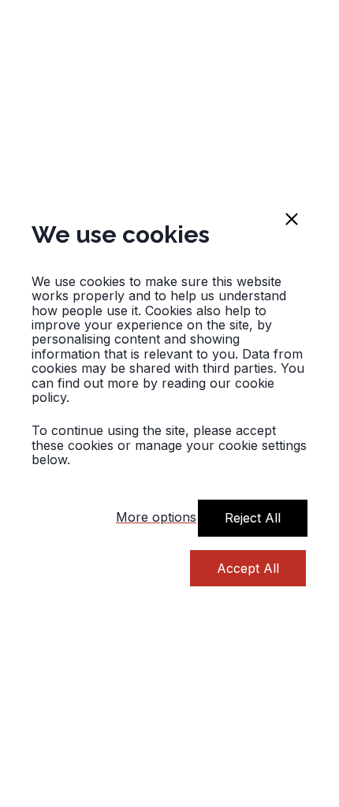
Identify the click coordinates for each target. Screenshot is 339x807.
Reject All (253, 518)
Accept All (248, 568)
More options (156, 517)
